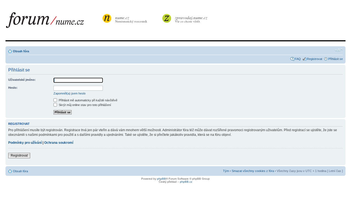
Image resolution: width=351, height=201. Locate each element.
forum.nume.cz (53, 21)
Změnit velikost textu (339, 50)
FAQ (298, 59)
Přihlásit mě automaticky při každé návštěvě (87, 100)
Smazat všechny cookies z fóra (253, 171)
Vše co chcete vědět (191, 19)
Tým (226, 171)
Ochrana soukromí (58, 143)
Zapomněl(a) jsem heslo (69, 93)
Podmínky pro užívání (25, 143)
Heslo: (13, 87)
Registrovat (314, 59)
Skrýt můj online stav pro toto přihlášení (84, 105)
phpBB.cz (186, 181)
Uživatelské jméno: (22, 79)
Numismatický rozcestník (131, 19)
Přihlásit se (335, 59)
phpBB (161, 178)
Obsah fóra (21, 51)
